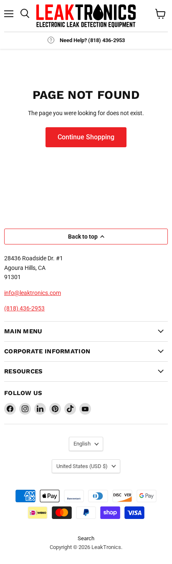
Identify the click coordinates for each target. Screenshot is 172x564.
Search (86, 538)
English (82, 444)
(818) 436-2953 (24, 308)
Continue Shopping (86, 137)
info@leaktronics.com (32, 293)
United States (82, 466)
